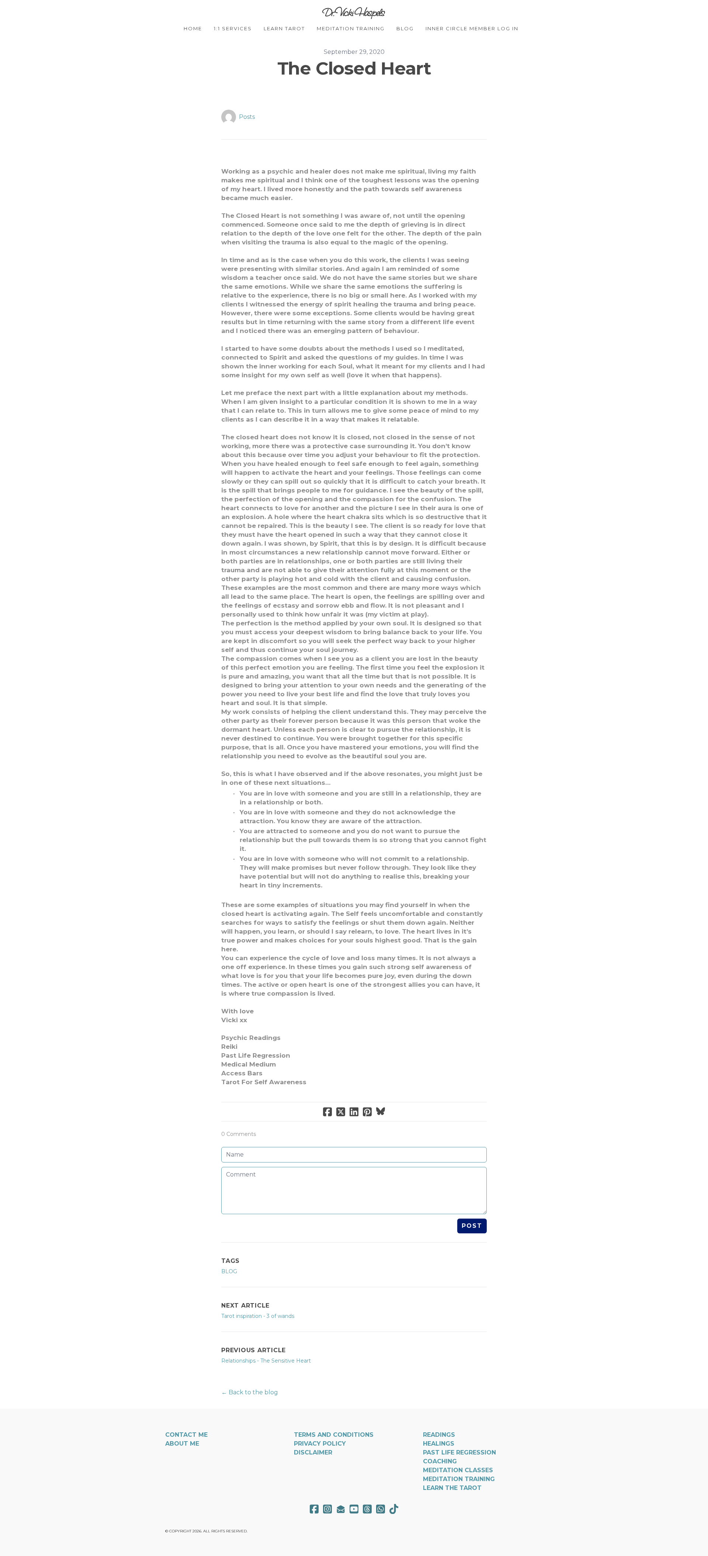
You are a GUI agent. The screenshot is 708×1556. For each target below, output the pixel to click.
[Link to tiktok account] (393, 1509)
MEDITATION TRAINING (459, 1479)
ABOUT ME (182, 1443)
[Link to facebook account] (314, 1509)
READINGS (439, 1434)
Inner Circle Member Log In (472, 28)
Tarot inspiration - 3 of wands (257, 1316)
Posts (247, 116)
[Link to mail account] (340, 1509)
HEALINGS (438, 1443)
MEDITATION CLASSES (458, 1470)
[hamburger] (133, 12)
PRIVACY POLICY (320, 1443)
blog (229, 1271)
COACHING (440, 1461)
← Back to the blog (249, 1392)
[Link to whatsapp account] (380, 1509)
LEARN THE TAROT (452, 1487)
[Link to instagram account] (327, 1509)
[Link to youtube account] (354, 1509)
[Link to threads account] (367, 1509)
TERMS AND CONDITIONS (334, 1434)
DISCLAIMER (313, 1452)
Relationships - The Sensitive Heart (266, 1360)
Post (472, 1225)
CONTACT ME (186, 1434)
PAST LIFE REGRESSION (459, 1452)
